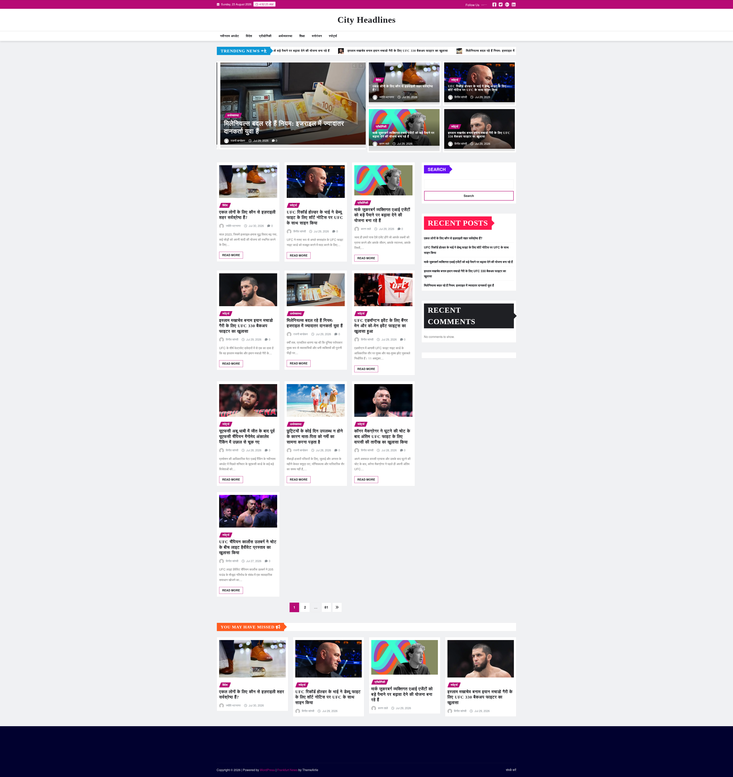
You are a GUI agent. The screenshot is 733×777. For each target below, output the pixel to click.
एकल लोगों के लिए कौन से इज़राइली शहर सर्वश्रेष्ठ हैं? (453, 238)
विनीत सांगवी (460, 97)
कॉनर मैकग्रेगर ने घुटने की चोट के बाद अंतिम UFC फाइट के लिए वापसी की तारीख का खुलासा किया (382, 436)
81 (326, 607)
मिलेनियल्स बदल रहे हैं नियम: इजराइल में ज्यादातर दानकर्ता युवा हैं (459, 285)
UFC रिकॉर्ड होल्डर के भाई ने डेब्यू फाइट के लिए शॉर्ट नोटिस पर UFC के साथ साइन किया (315, 217)
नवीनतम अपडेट (229, 36)
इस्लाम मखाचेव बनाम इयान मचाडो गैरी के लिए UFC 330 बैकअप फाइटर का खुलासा (246, 326)
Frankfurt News (287, 770)
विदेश (249, 36)
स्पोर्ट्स (333, 36)
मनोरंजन (317, 36)
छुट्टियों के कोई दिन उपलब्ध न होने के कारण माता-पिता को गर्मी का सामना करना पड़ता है (315, 436)
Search (437, 169)
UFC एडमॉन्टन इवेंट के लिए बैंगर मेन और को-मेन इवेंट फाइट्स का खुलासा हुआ (381, 326)
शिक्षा (302, 36)
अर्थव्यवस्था (285, 36)
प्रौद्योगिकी (265, 36)
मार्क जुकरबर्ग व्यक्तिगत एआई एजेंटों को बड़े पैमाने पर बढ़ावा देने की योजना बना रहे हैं (382, 215)
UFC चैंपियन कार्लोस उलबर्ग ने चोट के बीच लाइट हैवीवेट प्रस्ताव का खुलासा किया (248, 547)
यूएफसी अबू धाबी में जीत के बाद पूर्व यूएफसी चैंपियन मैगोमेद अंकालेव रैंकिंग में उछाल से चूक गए (247, 436)
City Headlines (366, 20)
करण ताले (239, 140)
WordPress (267, 770)
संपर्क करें (511, 770)
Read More (231, 255)
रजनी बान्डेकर (300, 334)
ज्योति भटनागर (386, 97)
